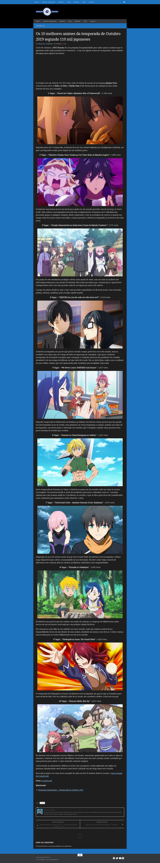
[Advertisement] (80, 68)
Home (36, 2)
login (50, 846)
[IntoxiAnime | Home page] (47, 11)
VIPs (83, 2)
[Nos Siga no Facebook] (114, 858)
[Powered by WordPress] (42, 859)
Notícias (76, 2)
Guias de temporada (48, 2)
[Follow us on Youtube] (120, 858)
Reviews (61, 2)
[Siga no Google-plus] (123, 858)
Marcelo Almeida (45, 44)
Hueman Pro (55, 859)
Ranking (42, 803)
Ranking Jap (40, 26)
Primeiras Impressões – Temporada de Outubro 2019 (60, 790)
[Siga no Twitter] (117, 858)
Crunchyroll (46, 780)
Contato (91, 2)
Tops (68, 2)
